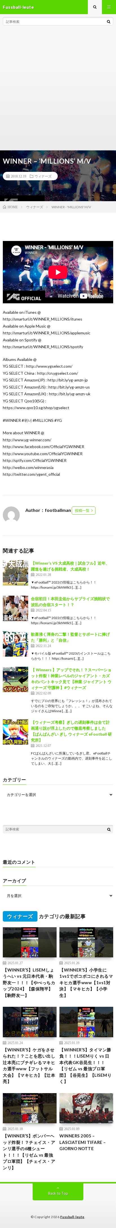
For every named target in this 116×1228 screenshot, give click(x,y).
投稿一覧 (82, 510)
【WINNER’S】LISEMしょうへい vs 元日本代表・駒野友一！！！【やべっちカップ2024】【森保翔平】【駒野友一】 (29, 982)
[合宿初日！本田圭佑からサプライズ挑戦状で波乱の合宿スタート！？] (15, 608)
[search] (108, 21)
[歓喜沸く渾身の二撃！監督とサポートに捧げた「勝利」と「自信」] (15, 644)
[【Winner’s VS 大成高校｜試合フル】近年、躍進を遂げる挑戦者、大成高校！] (15, 573)
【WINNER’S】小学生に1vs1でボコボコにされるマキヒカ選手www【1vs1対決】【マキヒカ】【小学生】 (86, 982)
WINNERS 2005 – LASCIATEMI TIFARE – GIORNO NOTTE (82, 1142)
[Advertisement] (58, 89)
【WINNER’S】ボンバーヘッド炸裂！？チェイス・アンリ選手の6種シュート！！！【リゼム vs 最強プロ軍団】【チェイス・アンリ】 (29, 1151)
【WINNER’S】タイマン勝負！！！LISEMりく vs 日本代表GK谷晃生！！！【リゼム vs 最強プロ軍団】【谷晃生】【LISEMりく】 (85, 1065)
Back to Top (58, 1193)
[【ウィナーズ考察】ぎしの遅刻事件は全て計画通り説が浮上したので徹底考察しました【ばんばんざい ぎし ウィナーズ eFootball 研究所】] (15, 732)
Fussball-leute (72, 1217)
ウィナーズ (43, 176)
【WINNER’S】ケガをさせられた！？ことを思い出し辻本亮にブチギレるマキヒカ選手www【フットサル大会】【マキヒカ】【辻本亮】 (29, 1065)
